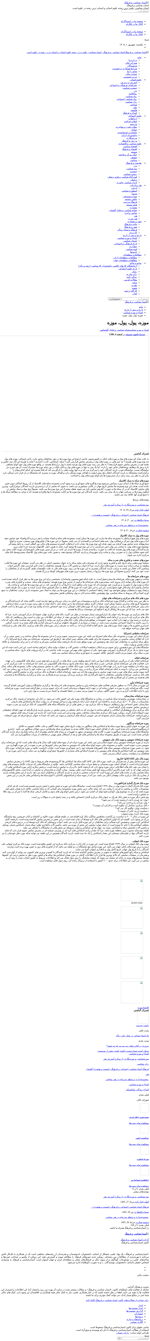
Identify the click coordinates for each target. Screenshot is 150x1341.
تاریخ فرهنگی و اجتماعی (125, 243)
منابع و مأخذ (136, 263)
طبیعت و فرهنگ (134, 163)
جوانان (134, 129)
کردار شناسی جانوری (126, 182)
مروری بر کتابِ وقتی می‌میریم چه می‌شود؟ (127, 1046)
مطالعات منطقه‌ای (132, 255)
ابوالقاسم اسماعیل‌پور (140, 1180)
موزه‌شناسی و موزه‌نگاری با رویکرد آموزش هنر (126, 505)
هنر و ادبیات (136, 185)
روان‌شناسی (131, 96)
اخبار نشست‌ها (136, 1308)
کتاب (134, 293)
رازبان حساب (122, 1332)
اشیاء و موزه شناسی (127, 238)
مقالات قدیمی (130, 280)
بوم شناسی (131, 168)
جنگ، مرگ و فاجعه (128, 154)
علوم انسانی (136, 79)
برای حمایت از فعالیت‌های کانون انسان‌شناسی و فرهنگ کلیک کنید (117, 1300)
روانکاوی (132, 93)
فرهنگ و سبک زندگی (127, 229)
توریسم (133, 124)
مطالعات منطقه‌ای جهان (125, 260)
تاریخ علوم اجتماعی (127, 268)
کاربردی (133, 232)
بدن (135, 166)
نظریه (134, 285)
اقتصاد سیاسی (130, 146)
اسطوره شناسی (129, 191)
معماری (133, 207)
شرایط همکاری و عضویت (124, 68)
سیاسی (133, 160)
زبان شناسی (131, 102)
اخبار (140, 1305)
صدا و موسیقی (130, 196)
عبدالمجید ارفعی (142, 1138)
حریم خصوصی (130, 77)
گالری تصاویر (136, 1322)
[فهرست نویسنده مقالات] (143, 1022)
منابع (134, 282)
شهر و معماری (134, 221)
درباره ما (133, 60)
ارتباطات (132, 118)
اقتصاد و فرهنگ (129, 149)
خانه (139, 57)
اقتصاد (146, 1007)
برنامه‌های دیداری (134, 1319)
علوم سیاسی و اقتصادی (130, 143)
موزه (140, 1007)
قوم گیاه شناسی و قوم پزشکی (122, 177)
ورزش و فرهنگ (129, 141)
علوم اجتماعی (135, 116)
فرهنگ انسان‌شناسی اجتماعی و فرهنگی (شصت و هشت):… (120, 515)
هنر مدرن (132, 218)
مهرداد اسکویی (143, 1159)
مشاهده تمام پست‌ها (139, 1123)
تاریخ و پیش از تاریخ (132, 235)
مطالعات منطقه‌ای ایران (125, 257)
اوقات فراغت (130, 121)
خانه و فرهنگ (130, 224)
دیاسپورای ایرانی (129, 135)
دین (135, 91)
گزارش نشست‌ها (134, 1311)
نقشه (134, 288)
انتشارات (138, 1313)
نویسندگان (132, 66)
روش (134, 271)
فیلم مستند (131, 204)
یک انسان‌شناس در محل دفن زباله (132, 1035)
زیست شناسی (130, 174)
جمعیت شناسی (129, 88)
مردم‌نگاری (131, 138)
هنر (135, 216)
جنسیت (133, 171)
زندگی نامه (132, 277)
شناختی (133, 104)
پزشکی (133, 179)
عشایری (133, 246)
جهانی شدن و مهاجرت (126, 127)
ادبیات (134, 188)
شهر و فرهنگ (130, 227)
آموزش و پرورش (128, 82)
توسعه (134, 152)
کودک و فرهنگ (130, 113)
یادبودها (133, 252)
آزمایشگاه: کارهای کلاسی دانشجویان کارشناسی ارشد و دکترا (107, 266)
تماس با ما (132, 71)
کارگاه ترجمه (130, 291)
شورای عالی (131, 63)
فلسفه (134, 110)
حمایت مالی (131, 74)
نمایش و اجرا (131, 213)
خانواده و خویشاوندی (127, 132)
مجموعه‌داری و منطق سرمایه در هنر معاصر (127, 525)
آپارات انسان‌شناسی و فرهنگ (135, 1239)
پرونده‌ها (139, 1316)
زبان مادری (131, 274)
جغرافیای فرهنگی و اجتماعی (123, 85)
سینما (134, 193)
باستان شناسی (130, 241)
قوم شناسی (131, 249)
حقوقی (133, 157)
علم (135, 107)
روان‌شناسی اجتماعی (126, 99)
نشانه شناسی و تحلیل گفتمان (123, 210)
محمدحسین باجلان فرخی (139, 1117)
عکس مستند (131, 199)
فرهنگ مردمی (130, 202)
